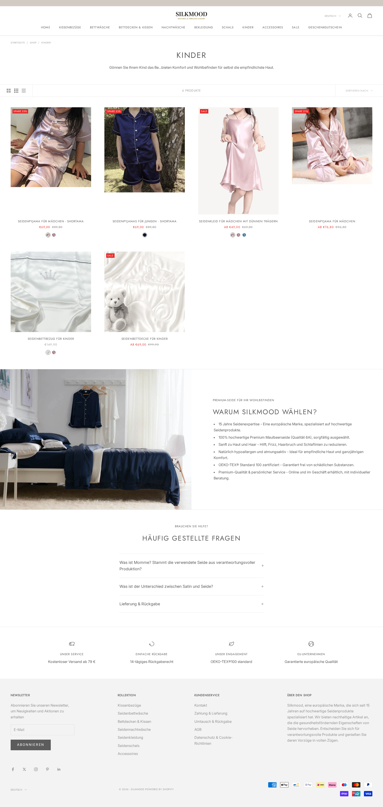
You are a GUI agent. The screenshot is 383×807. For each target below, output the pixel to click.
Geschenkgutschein (325, 27)
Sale (295, 27)
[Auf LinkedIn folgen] (59, 769)
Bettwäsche (100, 27)
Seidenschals (128, 745)
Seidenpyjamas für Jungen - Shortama (145, 221)
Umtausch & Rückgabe (213, 721)
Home (45, 27)
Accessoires (272, 27)
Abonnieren (30, 745)
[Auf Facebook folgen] (13, 769)
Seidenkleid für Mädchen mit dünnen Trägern (238, 221)
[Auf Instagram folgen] (36, 769)
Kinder (247, 27)
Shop (33, 42)
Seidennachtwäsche (134, 729)
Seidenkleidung (130, 737)
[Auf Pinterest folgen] (47, 769)
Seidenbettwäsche (133, 713)
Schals (228, 27)
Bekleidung (203, 27)
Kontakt (200, 705)
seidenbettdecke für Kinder (144, 339)
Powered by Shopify (159, 789)
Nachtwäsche (174, 27)
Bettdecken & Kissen (136, 27)
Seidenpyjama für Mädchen (332, 221)
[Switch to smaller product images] (16, 91)
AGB (197, 729)
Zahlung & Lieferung (210, 713)
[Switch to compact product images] (24, 91)
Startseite (18, 42)
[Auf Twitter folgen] (24, 769)
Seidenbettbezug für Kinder (51, 339)
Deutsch (330, 16)
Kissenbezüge (70, 27)
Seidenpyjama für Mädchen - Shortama (51, 221)
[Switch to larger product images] (9, 91)
